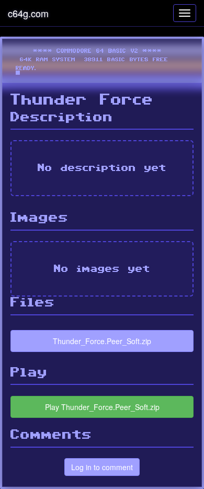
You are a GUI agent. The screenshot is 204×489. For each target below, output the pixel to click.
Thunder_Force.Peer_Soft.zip (102, 341)
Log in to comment (102, 467)
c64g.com (28, 13)
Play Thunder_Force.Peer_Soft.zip (102, 407)
